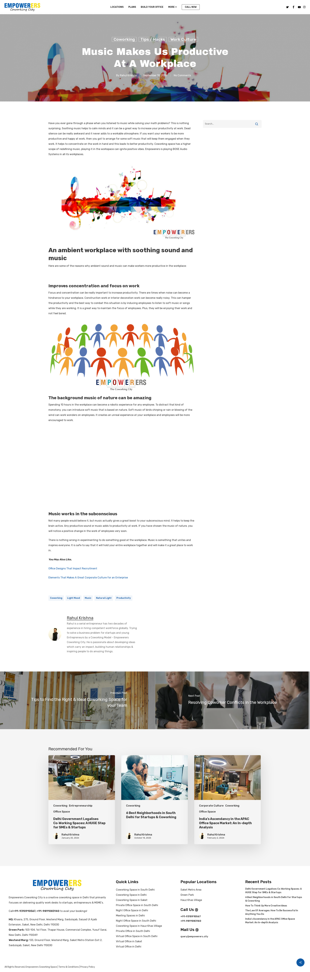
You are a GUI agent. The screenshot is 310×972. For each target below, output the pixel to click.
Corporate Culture (211, 805)
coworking (56, 598)
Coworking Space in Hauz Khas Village (139, 925)
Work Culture (183, 39)
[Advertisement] (232, 160)
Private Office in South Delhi (133, 931)
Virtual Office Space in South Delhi (136, 936)
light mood (73, 598)
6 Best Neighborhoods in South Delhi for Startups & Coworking (273, 899)
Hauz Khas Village (191, 900)
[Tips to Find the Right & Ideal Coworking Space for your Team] (77, 700)
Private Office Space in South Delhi (137, 905)
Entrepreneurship (80, 805)
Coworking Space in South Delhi (135, 889)
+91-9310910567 (24, 911)
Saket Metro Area (191, 889)
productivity (123, 598)
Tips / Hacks (152, 39)
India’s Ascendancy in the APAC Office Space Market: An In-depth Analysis (270, 921)
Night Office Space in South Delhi (136, 920)
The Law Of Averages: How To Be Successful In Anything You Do (271, 912)
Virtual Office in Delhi (128, 946)
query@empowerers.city (194, 936)
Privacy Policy (87, 967)
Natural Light (104, 598)
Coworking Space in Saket (131, 900)
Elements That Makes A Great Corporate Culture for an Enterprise (88, 577)
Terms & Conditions (68, 967)
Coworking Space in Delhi (131, 894)
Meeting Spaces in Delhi (130, 915)
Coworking (124, 39)
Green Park (187, 894)
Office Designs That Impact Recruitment (72, 568)
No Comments (182, 75)
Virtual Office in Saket (129, 941)
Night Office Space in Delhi (132, 910)
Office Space (61, 811)
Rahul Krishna (128, 75)
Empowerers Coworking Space (41, 967)
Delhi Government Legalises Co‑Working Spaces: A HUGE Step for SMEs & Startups (273, 890)
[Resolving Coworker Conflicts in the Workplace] (232, 700)
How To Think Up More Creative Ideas (266, 905)
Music (88, 598)
